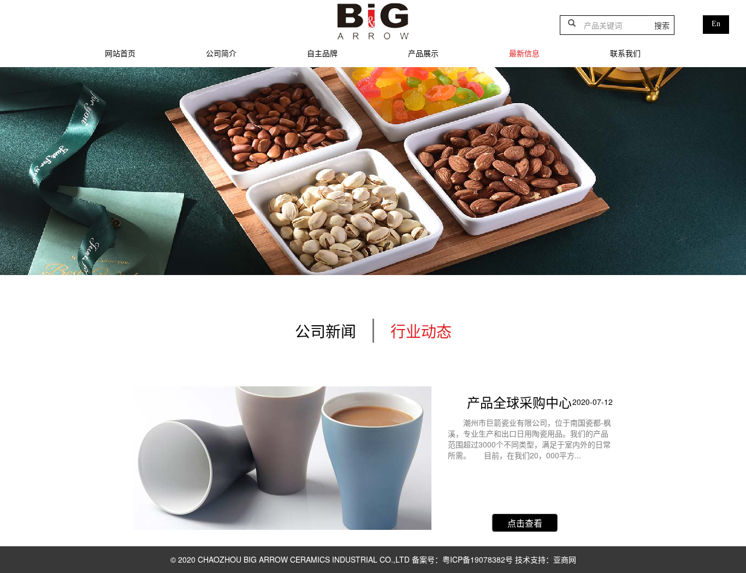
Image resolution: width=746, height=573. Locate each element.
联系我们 (625, 52)
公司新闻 (325, 331)
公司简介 (221, 52)
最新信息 (524, 52)
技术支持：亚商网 (545, 559)
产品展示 (423, 52)
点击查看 (524, 523)
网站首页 (120, 52)
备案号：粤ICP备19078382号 (463, 559)
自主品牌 (322, 52)
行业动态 (421, 331)
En (716, 24)
